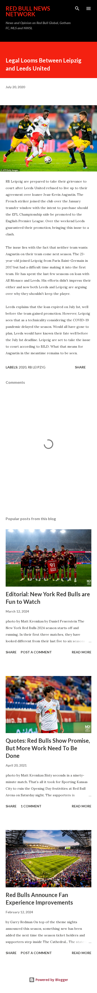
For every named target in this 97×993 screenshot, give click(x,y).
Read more (81, 652)
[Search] (77, 8)
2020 (22, 367)
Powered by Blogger (51, 979)
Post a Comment (36, 652)
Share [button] (80, 367)
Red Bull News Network (28, 11)
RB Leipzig (36, 367)
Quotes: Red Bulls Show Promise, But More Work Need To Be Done (48, 748)
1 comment (31, 806)
